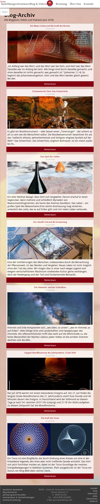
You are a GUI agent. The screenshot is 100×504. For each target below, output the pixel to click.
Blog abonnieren (10, 492)
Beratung (61, 3)
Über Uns (75, 3)
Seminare (24, 3)
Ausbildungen (9, 3)
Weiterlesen (50, 84)
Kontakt (88, 3)
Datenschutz (91, 498)
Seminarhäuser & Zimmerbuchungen (18, 497)
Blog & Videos (38, 3)
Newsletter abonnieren (13, 489)
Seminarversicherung (12, 500)
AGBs (95, 496)
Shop (95, 490)
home (3, 1)
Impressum (92, 493)
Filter (5, 11)
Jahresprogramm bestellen (14, 494)
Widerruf (93, 501)
